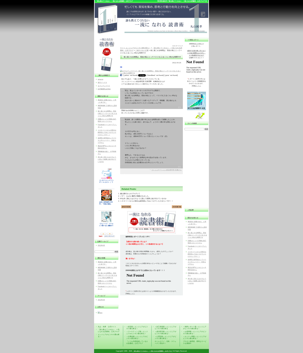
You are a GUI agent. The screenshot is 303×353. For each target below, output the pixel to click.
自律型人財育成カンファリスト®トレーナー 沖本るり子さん (197, 262)
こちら (132, 293)
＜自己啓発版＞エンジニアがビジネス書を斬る (165, 328)
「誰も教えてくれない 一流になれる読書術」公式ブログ (153, 351)
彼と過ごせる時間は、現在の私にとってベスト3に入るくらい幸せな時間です (197, 235)
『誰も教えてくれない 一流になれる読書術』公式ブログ (108, 330)
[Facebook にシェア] (121, 75)
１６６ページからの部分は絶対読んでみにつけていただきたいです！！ (146, 201)
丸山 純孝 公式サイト (107, 327)
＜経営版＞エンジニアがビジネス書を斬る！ (137, 328)
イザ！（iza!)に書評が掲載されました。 (135, 196)
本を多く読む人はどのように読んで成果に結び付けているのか (143, 198)
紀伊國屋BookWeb (104, 89)
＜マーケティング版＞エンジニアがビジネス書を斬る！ (137, 332)
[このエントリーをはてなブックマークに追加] (121, 67)
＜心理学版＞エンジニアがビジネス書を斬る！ (165, 337)
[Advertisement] (151, 41)
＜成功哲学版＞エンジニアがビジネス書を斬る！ (165, 332)
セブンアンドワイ (104, 86)
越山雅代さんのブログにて (130, 193)
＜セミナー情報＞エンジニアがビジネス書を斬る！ (194, 337)
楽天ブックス (102, 82)
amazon (100, 79)
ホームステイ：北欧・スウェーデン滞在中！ (165, 342)
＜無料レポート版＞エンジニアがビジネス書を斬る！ (194, 328)
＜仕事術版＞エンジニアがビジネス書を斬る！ (137, 337)
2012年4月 (101, 245)
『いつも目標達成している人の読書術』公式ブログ (137, 342)
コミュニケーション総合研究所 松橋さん (166, 170)
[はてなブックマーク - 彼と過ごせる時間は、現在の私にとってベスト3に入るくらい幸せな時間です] (151, 71)
